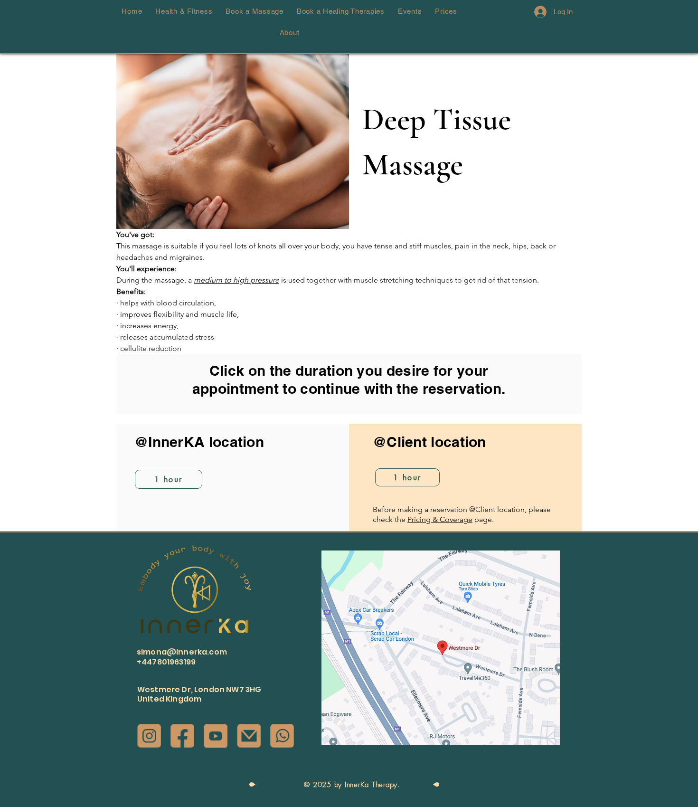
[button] (669, 317)
